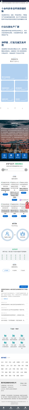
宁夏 (14, 375)
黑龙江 (3, 365)
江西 (6, 369)
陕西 (2, 375)
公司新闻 (6, 270)
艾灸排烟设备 (16, 395)
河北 (10, 362)
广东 (25, 369)
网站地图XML (13, 403)
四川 (14, 372)
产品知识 (23, 270)
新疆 (18, 375)
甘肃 (6, 375)
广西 (2, 372)
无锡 (19, 365)
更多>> (22, 375)
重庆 (10, 372)
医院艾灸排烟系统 (23, 398)
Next (26, 169)
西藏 (25, 372)
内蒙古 (18, 362)
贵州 (18, 372)
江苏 (11, 365)
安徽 (27, 365)
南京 (15, 365)
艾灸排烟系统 (9, 395)
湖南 (21, 369)
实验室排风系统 (7, 398)
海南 (6, 372)
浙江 (23, 365)
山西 (14, 362)
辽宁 (23, 362)
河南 (14, 369)
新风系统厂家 (15, 398)
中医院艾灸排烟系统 (12, 397)
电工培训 (5, 397)
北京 (2, 362)
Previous (2, 169)
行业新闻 (14, 270)
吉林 (27, 362)
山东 (10, 369)
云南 (21, 372)
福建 (2, 369)
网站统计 (16, 403)
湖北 (18, 369)
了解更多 (5, 149)
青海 (10, 375)
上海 (7, 365)
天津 (6, 362)
